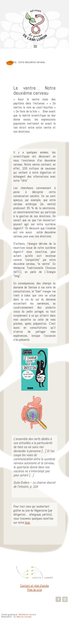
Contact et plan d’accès (34, 585)
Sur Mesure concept (22, 616)
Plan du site (34, 589)
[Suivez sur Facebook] (58, 599)
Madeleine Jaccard (27, 614)
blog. (28, 522)
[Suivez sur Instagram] (65, 599)
